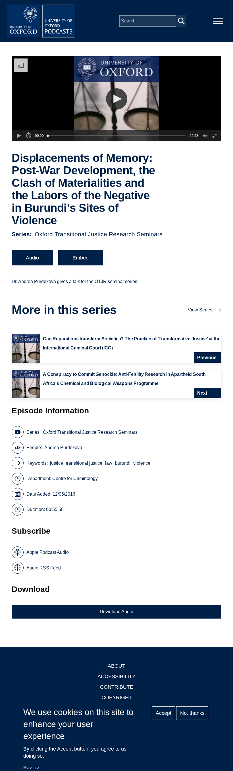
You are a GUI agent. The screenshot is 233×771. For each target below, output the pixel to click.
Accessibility (116, 676)
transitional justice (84, 463)
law (108, 463)
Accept (163, 713)
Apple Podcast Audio (47, 552)
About (116, 666)
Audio (32, 258)
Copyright (116, 697)
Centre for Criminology (75, 478)
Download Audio (116, 611)
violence (141, 463)
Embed (80, 258)
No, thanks (192, 713)
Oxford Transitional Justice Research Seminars (99, 234)
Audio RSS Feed (43, 567)
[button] (116, 99)
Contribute (116, 687)
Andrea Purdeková (63, 447)
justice (56, 463)
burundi (122, 463)
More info (31, 767)
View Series (200, 309)
